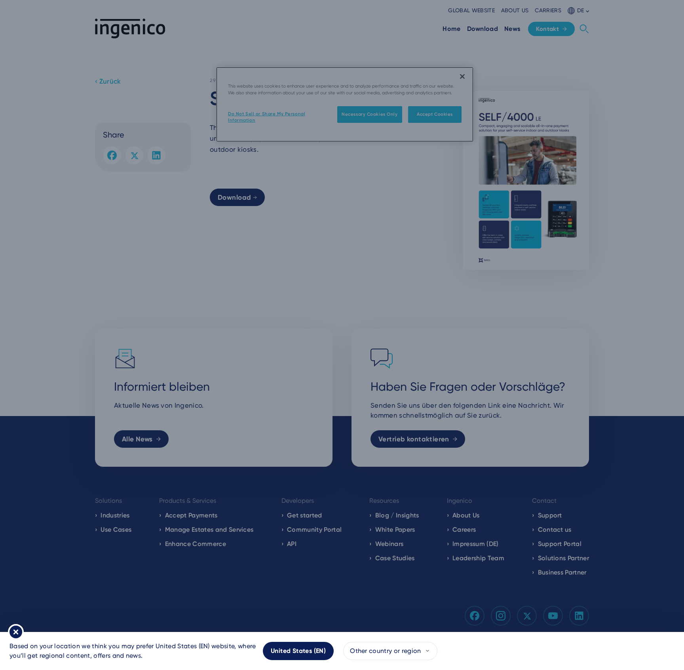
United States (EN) (298, 651)
